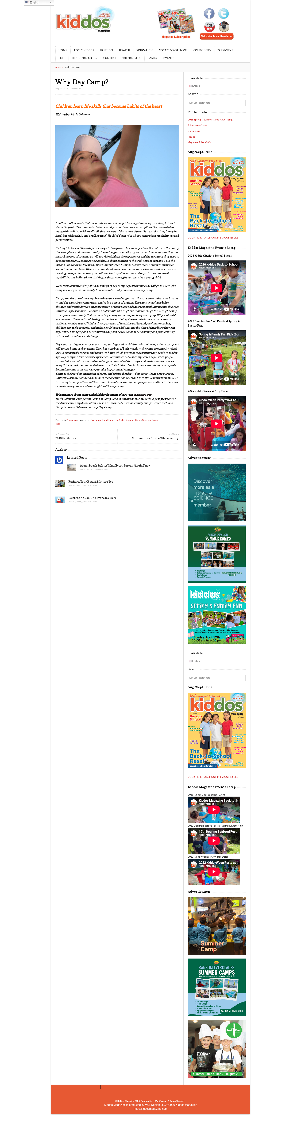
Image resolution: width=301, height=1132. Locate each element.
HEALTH (124, 50)
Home (58, 67)
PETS (62, 58)
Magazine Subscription (200, 142)
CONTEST (109, 58)
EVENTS (168, 58)
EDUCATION (144, 50)
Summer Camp (133, 419)
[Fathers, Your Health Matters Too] (60, 484)
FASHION (106, 50)
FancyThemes (177, 1101)
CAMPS (152, 58)
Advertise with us (197, 125)
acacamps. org (142, 394)
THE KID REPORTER (84, 58)
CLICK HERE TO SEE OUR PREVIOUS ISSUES (213, 237)
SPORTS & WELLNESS (173, 50)
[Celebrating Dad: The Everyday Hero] (60, 501)
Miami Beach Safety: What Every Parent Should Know (115, 465)
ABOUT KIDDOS (84, 50)
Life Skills (120, 419)
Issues (191, 136)
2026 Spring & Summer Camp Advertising (210, 119)
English (196, 86)
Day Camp (95, 419)
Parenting (71, 419)
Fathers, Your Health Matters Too (90, 481)
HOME (63, 50)
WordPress (160, 1101)
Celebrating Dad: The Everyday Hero (92, 497)
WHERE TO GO (131, 58)
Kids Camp (108, 419)
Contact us (194, 130)
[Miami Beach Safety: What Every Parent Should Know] (71, 468)
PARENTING (225, 50)
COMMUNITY (202, 50)
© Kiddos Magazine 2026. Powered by (134, 1101)
